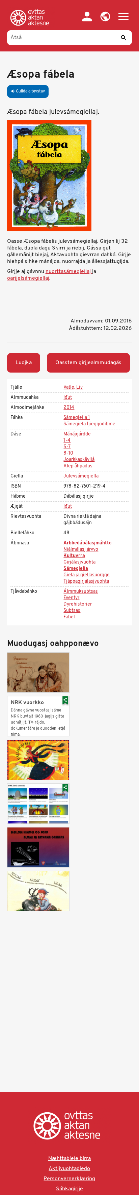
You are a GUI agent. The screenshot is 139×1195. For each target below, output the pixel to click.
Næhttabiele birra (69, 1158)
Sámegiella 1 (76, 418)
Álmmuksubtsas (80, 591)
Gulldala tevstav (28, 91)
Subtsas (71, 611)
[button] (105, 16)
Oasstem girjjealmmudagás (88, 362)
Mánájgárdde (77, 434)
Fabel (69, 617)
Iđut (67, 397)
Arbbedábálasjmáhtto (87, 543)
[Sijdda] (31, 17)
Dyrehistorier (77, 604)
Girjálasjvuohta (79, 562)
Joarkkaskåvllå (78, 460)
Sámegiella (75, 569)
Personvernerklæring (69, 1178)
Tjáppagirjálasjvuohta (86, 581)
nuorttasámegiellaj (69, 271)
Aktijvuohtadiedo (69, 1168)
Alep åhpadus (77, 466)
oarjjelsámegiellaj (28, 278)
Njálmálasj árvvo (80, 549)
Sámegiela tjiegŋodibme (89, 424)
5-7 (67, 447)
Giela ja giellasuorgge (86, 575)
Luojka (24, 362)
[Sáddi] (123, 38)
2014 (68, 407)
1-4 (67, 440)
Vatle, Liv (73, 387)
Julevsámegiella (81, 476)
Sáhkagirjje (69, 1189)
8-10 (68, 453)
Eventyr (71, 598)
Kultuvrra (74, 556)
